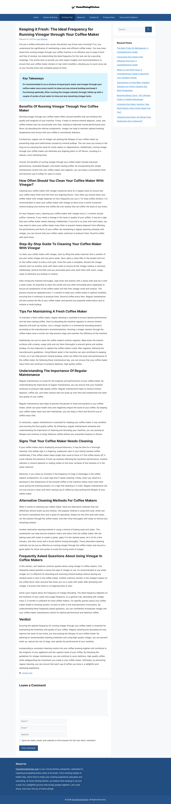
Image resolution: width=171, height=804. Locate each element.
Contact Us (94, 17)
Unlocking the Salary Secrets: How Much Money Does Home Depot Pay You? (134, 108)
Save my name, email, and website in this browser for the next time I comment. (59, 740)
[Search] (148, 29)
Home (36, 17)
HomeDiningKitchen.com (27, 769)
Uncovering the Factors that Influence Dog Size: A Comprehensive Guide (130, 61)
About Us (81, 17)
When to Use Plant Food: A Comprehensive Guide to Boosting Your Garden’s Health (133, 74)
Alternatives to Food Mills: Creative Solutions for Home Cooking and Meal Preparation (133, 86)
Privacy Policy (109, 17)
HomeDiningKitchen (80, 800)
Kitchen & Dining (50, 17)
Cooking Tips (67, 17)
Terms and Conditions (128, 17)
